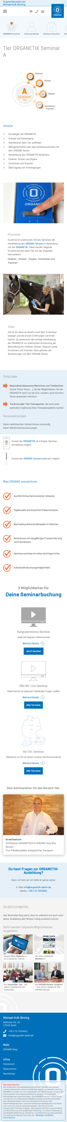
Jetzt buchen (33, 651)
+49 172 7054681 (37, 890)
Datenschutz (9, 1068)
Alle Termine (33, 705)
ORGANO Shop (10, 1049)
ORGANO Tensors (34, 243)
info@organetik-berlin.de (37, 887)
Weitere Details (31, 643)
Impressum (9, 1063)
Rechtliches (9, 1073)
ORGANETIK (22, 247)
